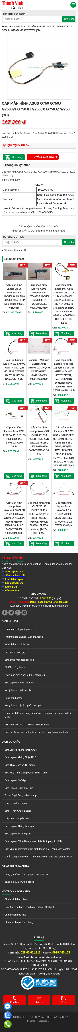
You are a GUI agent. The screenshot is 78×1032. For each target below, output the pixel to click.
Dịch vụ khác (11, 741)
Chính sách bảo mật (15, 914)
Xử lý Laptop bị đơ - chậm (18, 690)
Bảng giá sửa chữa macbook (20, 881)
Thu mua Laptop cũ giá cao (19, 629)
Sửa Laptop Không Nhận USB (20, 757)
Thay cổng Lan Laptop (16, 803)
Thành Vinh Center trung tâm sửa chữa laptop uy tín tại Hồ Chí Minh (38, 715)
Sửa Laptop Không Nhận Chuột (21, 749)
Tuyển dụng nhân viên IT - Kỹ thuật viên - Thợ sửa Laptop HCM (38, 856)
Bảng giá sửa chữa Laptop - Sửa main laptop (28, 874)
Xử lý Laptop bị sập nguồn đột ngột (23, 705)
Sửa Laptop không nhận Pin (19, 682)
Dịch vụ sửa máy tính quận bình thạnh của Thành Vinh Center (37, 849)
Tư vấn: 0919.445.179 (44, 157)
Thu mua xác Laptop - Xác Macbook (24, 636)
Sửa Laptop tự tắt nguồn (17, 833)
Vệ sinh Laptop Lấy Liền (17, 644)
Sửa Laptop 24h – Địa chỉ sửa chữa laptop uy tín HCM (33, 841)
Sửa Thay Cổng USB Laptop (20, 765)
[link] (13, 2)
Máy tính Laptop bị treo (17, 818)
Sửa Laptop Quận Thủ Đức (19, 788)
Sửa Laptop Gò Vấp (15, 780)
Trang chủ (7, 26)
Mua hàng (17, 333)
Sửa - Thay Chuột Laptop (18, 810)
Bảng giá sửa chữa (15, 866)
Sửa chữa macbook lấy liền (19, 659)
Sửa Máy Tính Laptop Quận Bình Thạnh (26, 772)
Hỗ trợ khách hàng (16, 891)
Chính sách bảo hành (16, 899)
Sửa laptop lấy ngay (15, 652)
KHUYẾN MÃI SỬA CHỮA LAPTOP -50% (27, 724)
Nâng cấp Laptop (13, 698)
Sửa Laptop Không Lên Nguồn (20, 826)
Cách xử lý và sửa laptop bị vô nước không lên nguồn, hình (36, 732)
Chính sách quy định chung (19, 922)
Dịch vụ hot (10, 621)
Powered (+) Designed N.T (39, 1021)
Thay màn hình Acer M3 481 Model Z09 (25, 675)
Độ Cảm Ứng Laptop (15, 667)
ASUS (19, 26)
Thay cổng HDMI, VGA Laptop (20, 795)
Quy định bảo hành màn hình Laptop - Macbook (29, 907)
